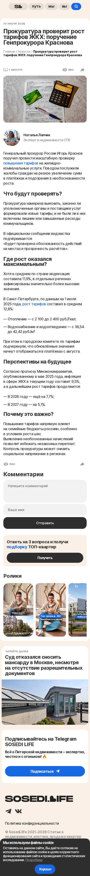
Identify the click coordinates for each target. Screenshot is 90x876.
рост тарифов (34, 304)
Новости (24, 51)
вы (64, 6)
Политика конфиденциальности (32, 823)
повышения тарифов (21, 163)
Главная (9, 51)
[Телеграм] (8, 811)
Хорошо (45, 869)
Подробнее (33, 860)
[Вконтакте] (18, 811)
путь (36, 6)
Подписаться (42, 771)
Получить (45, 558)
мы (51, 6)
